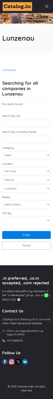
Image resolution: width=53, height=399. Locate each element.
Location (7, 163)
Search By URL (11, 116)
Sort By (6, 213)
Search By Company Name (19, 132)
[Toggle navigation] (46, 6)
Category (8, 148)
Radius (6, 197)
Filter (26, 235)
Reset (26, 245)
